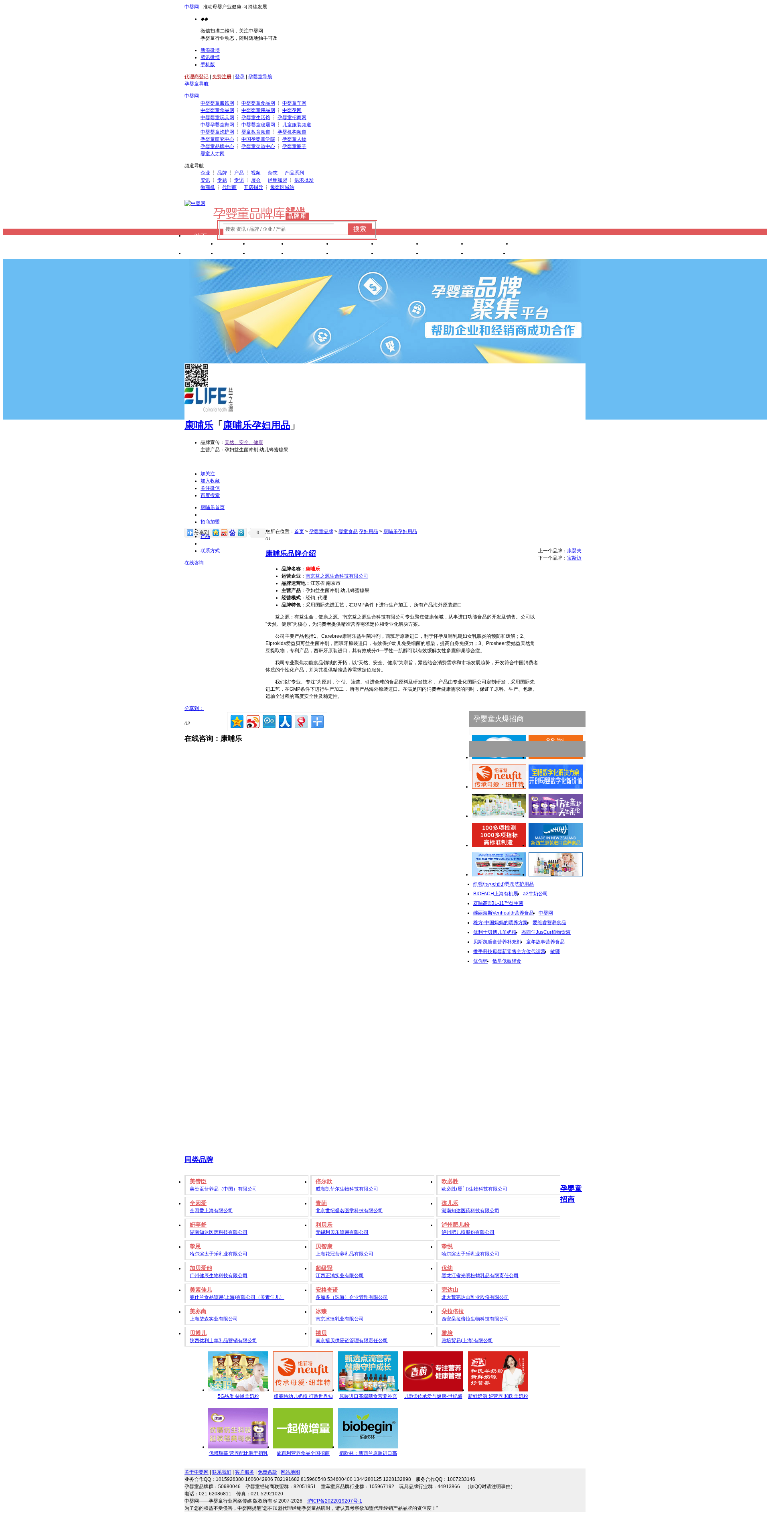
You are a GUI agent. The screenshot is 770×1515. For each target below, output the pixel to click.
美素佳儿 (201, 1289)
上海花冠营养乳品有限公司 (344, 1254)
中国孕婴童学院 (258, 139)
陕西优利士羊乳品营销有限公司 (223, 1340)
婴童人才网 (213, 153)
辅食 (232, 254)
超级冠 (324, 1268)
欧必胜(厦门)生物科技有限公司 (474, 1189)
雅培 (447, 1333)
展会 (256, 180)
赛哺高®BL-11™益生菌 (498, 903)
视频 (256, 173)
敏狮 (555, 951)
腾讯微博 (210, 57)
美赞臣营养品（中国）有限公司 (223, 1189)
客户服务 (244, 1472)
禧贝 (321, 1333)
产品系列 (294, 173)
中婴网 (191, 7)
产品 (239, 173)
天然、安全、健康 (244, 442)
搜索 (359, 228)
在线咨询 (194, 563)
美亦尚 (198, 1311)
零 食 (268, 254)
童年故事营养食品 (545, 942)
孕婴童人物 (294, 139)
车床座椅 (399, 244)
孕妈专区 (444, 254)
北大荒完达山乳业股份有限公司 (475, 1297)
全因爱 (198, 1203)
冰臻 (321, 1311)
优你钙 (480, 961)
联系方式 (210, 551)
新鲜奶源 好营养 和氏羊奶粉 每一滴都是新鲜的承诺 (498, 1397)
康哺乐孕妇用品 (256, 425)
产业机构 (534, 244)
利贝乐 (324, 1224)
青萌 (321, 1203)
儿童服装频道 (296, 125)
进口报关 (489, 244)
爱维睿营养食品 (549, 922)
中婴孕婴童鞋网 (217, 125)
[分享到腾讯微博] (268, 720)
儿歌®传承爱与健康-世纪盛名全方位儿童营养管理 (433, 1397)
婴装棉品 (354, 244)
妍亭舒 (198, 1224)
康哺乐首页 (213, 507)
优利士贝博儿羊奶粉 (495, 932)
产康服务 (444, 244)
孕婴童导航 (260, 76)
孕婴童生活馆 (255, 117)
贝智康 (324, 1246)
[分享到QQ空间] (236, 720)
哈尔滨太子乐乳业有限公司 (218, 1254)
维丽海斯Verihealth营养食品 (503, 913)
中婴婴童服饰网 (217, 103)
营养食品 (309, 254)
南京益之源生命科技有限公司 (337, 576)
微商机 (208, 187)
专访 (239, 180)
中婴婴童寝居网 (258, 125)
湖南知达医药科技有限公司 (470, 1210)
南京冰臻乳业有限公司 (340, 1319)
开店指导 (253, 187)
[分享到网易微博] (300, 720)
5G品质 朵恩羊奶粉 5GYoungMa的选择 (238, 1397)
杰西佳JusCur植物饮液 (546, 932)
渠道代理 (531, 254)
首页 (200, 236)
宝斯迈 (574, 558)
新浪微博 (210, 50)
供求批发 (304, 180)
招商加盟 (210, 522)
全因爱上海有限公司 (211, 1210)
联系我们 (221, 1472)
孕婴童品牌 (321, 531)
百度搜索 (210, 495)
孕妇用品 (368, 531)
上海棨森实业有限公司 (214, 1319)
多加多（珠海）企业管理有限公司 (352, 1297)
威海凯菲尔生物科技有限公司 (347, 1189)
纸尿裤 (268, 244)
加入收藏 (210, 481)
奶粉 (232, 244)
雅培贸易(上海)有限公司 (467, 1340)
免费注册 (221, 76)
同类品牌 (198, 1160)
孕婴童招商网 (292, 117)
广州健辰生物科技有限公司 (218, 1275)
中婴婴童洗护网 (217, 132)
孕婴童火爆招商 (498, 719)
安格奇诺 (327, 1289)
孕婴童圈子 (294, 146)
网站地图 (290, 1472)
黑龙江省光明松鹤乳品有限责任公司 (480, 1275)
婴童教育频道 (255, 132)
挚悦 (447, 1246)
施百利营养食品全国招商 (303, 1453)
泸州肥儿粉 (456, 1224)
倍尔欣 (324, 1181)
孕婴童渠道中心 (258, 146)
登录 (240, 76)
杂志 (273, 173)
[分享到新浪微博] (252, 720)
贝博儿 (198, 1333)
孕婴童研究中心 (217, 139)
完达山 (450, 1289)
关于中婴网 (196, 1472)
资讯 (205, 180)
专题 (222, 180)
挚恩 (195, 1246)
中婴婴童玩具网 (217, 117)
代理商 (229, 187)
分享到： (194, 708)
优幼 (447, 1268)
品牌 (222, 173)
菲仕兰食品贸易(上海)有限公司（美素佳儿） (237, 1297)
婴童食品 (348, 531)
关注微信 (210, 488)
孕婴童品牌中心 (217, 146)
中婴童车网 (294, 103)
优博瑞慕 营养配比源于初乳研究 (238, 1454)
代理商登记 (196, 76)
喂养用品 (354, 254)
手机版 (208, 64)
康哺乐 (198, 425)
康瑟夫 (574, 551)
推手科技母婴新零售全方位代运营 (509, 951)
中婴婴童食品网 (258, 103)
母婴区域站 (282, 187)
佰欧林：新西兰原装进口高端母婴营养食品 (368, 1454)
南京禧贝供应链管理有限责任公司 (352, 1340)
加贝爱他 (201, 1268)
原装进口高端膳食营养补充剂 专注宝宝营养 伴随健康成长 (368, 1397)
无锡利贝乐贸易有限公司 (342, 1232)
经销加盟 (277, 180)
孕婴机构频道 (292, 132)
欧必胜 (450, 1181)
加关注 (208, 474)
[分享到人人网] (284, 720)
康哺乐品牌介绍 (290, 554)
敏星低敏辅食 (506, 961)
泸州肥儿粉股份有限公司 (468, 1232)
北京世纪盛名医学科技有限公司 (349, 1210)
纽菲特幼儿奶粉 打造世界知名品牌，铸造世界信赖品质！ (303, 1397)
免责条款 (267, 1472)
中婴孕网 (292, 110)
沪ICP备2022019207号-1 (334, 1501)
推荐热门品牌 (495, 887)
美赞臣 (198, 1181)
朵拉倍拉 (453, 1311)
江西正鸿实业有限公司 (340, 1275)
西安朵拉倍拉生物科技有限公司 (475, 1319)
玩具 (200, 254)
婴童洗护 (309, 244)
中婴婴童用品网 (258, 110)
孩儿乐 (450, 1203)
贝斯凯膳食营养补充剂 (497, 942)
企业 (205, 173)
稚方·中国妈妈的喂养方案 (500, 922)
